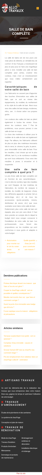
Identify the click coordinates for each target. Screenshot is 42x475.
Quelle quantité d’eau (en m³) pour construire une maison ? (29, 245)
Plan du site (21, 473)
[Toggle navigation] (37, 8)
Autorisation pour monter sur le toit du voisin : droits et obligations (13, 246)
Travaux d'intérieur (13, 53)
